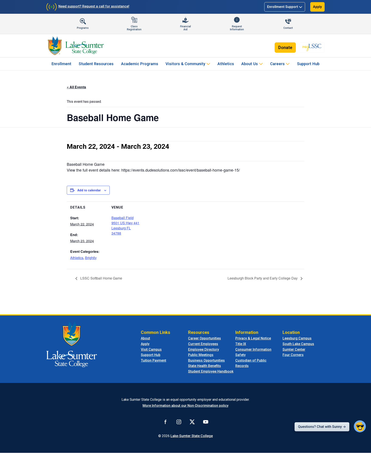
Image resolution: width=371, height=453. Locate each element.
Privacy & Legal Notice (253, 338)
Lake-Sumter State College (191, 436)
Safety (240, 355)
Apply (317, 7)
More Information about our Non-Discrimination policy (185, 406)
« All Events (76, 86)
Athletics (225, 63)
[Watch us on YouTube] (205, 421)
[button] (360, 426)
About (145, 338)
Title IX (240, 344)
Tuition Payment (153, 360)
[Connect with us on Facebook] (165, 421)
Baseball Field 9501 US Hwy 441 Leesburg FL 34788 (125, 225)
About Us (249, 63)
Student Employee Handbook (210, 371)
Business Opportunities (206, 360)
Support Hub (308, 63)
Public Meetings (200, 355)
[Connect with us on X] (192, 421)
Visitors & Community (185, 63)
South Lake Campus (298, 344)
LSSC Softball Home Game (100, 278)
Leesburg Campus (297, 338)
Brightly (91, 257)
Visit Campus (151, 349)
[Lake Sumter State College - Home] (71, 344)
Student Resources (96, 63)
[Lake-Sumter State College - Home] (75, 45)
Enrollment (61, 63)
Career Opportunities (204, 338)
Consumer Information (253, 349)
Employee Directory (203, 349)
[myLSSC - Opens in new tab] (312, 47)
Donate (285, 47)
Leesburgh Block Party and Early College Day (263, 278)
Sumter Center (294, 349)
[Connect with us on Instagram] (179, 421)
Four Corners (293, 355)
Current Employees (203, 344)
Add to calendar (89, 190)
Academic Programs (139, 63)
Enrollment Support (282, 7)
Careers (277, 63)
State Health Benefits (204, 366)
